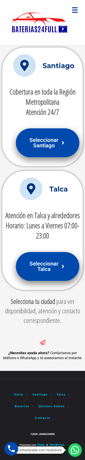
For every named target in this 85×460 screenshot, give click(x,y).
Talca (61, 394)
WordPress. (57, 444)
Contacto (42, 418)
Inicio (18, 394)
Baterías (22, 406)
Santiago (39, 394)
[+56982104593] (39, 22)
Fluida (41, 444)
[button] (75, 450)
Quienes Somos (52, 406)
